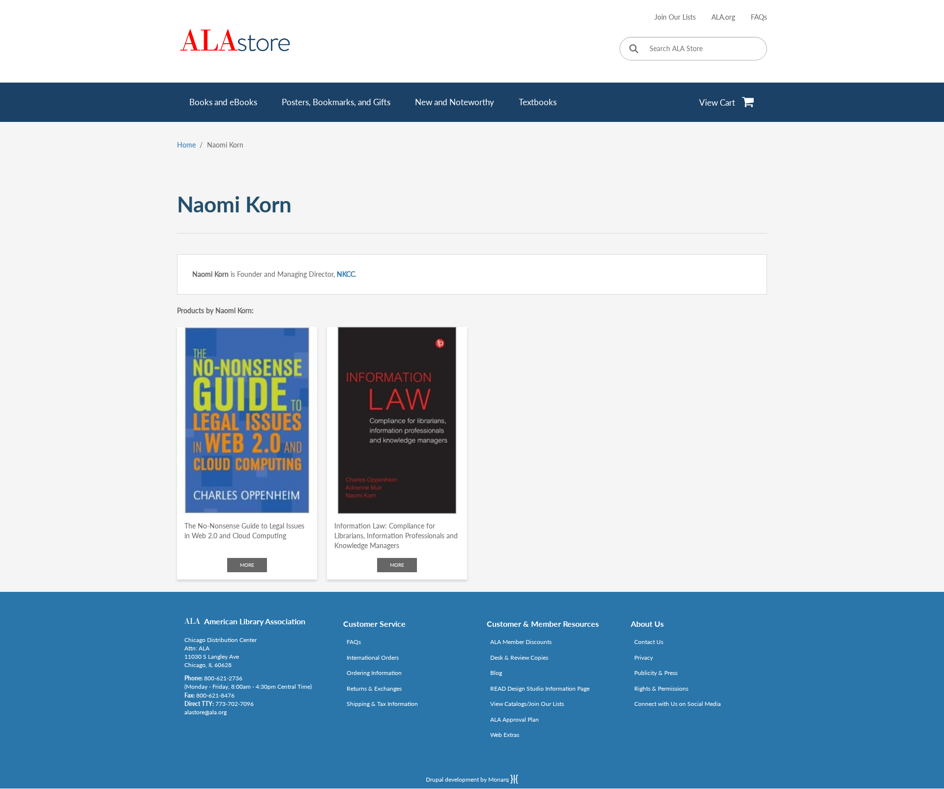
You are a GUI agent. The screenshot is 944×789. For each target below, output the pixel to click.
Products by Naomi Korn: (215, 310)
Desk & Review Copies (519, 657)
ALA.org (723, 17)
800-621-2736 (223, 678)
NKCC (346, 274)
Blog (496, 672)
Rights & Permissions (661, 688)
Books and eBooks (223, 102)
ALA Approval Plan (514, 719)
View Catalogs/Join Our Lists (527, 703)
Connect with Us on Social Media (677, 703)
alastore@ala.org (205, 712)
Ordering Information (374, 672)
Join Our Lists (675, 17)
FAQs (759, 17)
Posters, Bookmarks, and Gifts (336, 102)
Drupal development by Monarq (468, 779)
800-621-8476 (215, 695)
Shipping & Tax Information (382, 703)
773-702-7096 (234, 703)
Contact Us (648, 641)
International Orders (373, 657)
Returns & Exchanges (374, 688)
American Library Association (254, 621)
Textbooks (538, 102)
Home (186, 145)
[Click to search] (634, 49)
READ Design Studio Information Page (540, 688)
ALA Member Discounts (521, 641)
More (247, 565)
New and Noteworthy (454, 102)
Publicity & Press (656, 672)
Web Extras (504, 734)
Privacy (643, 657)
